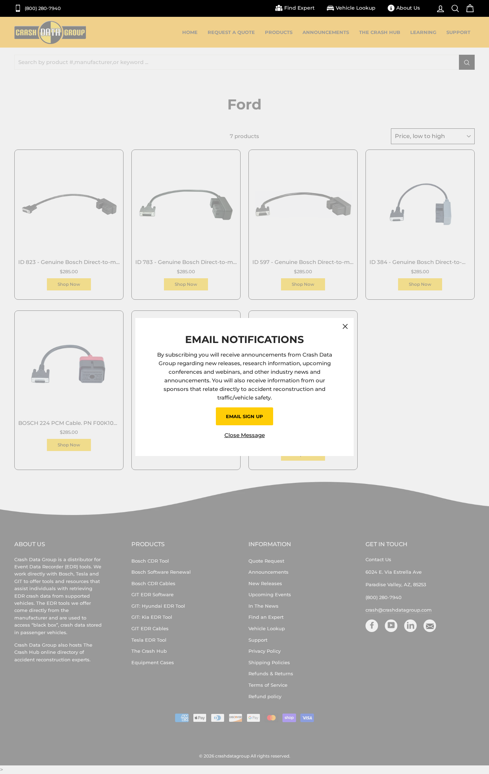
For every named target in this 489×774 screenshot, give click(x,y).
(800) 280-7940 (42, 8)
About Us (408, 8)
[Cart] (468, 8)
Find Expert (299, 8)
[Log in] (438, 8)
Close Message (244, 435)
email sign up (244, 416)
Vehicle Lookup (356, 8)
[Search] (453, 8)
